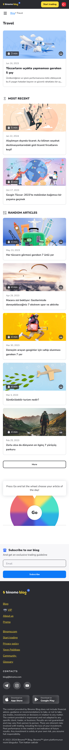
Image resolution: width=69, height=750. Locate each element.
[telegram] (6, 685)
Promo (6, 622)
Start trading (49, 4)
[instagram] (17, 685)
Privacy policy (11, 643)
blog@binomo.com (12, 677)
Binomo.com (10, 631)
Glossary (8, 662)
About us (8, 616)
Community (10, 655)
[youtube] (27, 685)
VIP (10, 610)
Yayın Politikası (11, 649)
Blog (5, 604)
